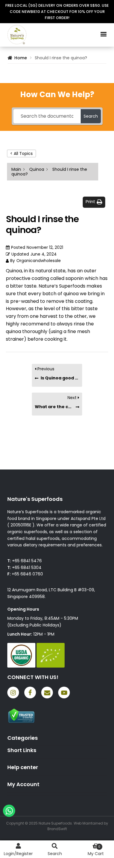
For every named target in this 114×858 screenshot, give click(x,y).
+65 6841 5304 (27, 567)
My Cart (96, 851)
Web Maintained (88, 823)
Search (55, 854)
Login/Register (18, 854)
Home (20, 58)
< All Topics (21, 153)
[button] (94, 202)
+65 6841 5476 (27, 561)
